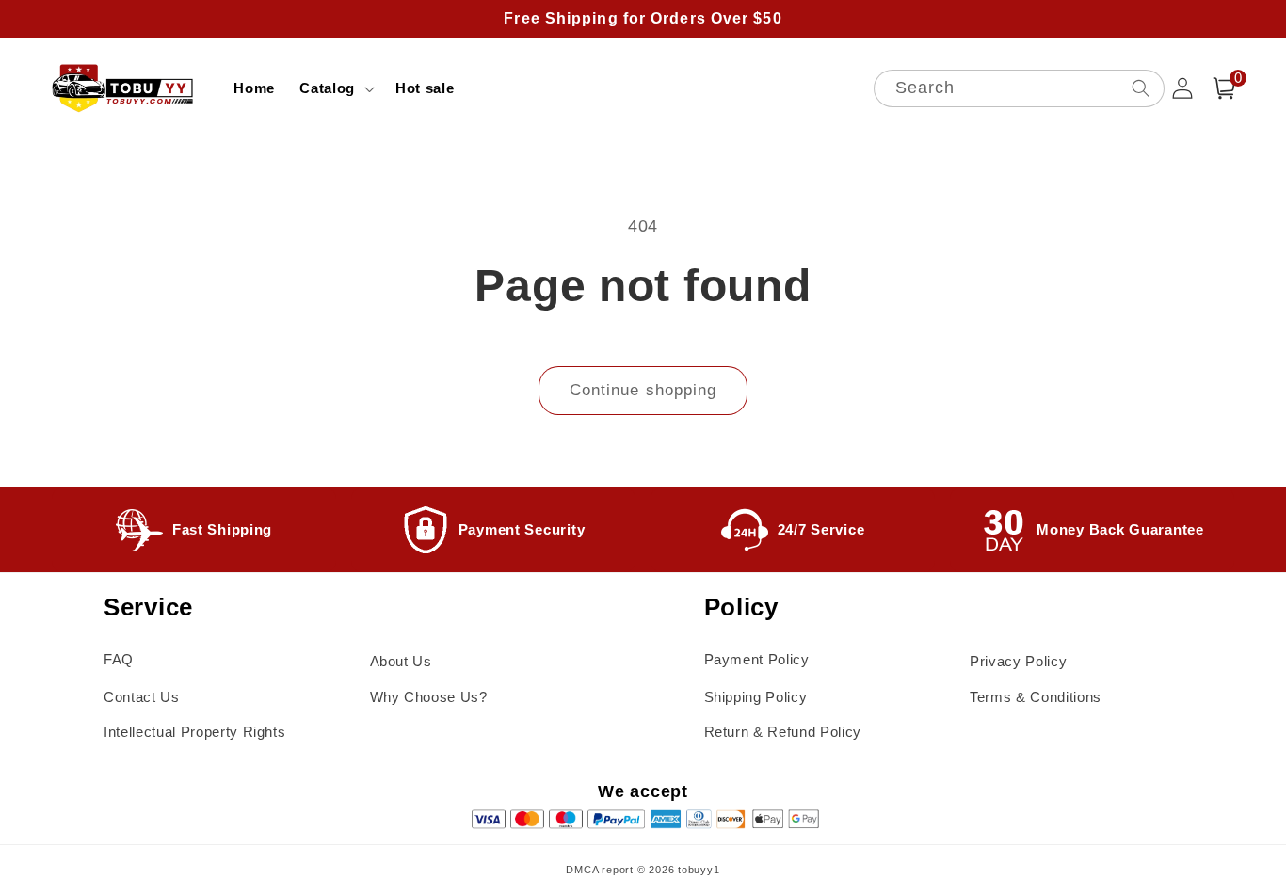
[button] (335, 88)
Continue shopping (643, 389)
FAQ (119, 659)
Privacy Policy (1018, 661)
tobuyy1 (698, 869)
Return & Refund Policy (783, 732)
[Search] (1140, 88)
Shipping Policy (756, 697)
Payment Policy (757, 659)
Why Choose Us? (429, 697)
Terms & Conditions (1035, 697)
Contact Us (142, 697)
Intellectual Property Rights (194, 732)
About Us (401, 661)
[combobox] (1019, 89)
